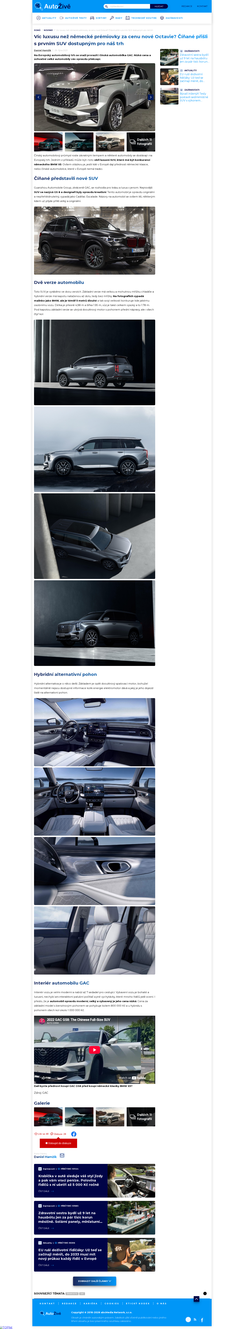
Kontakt (47, 1303)
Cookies (112, 1303)
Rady (119, 18)
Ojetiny (101, 18)
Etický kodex (138, 1303)
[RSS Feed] (194, 1320)
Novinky (48, 30)
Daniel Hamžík (42, 50)
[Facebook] (201, 1320)
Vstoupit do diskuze (59, 1143)
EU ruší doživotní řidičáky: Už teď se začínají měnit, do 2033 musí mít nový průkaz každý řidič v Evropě (70, 1254)
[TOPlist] (6, 1327)
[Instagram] (188, 1320)
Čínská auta (72, 1293)
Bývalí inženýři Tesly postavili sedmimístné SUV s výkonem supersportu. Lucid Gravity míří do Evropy (194, 100)
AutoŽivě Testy (76, 18)
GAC (82, 1293)
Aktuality (49, 18)
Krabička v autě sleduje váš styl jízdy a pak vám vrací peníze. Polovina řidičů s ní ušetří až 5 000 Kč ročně (70, 1180)
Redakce (69, 1303)
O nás (162, 1303)
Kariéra (91, 1303)
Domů (37, 30)
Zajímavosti (174, 18)
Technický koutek (144, 18)
